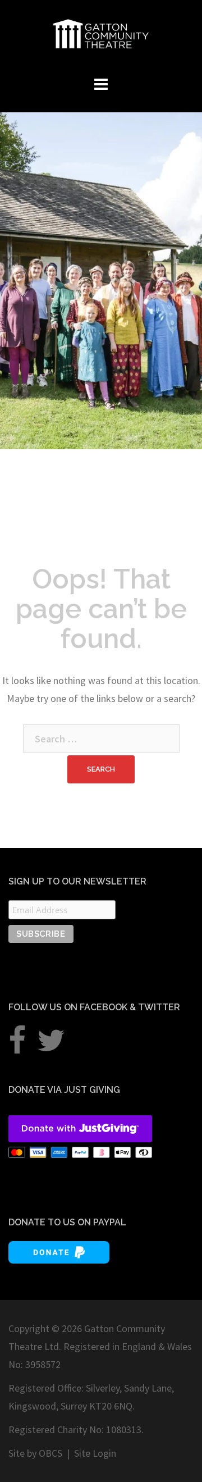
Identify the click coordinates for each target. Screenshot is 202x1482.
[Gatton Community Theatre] (101, 32)
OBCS (50, 1453)
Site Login (95, 1453)
